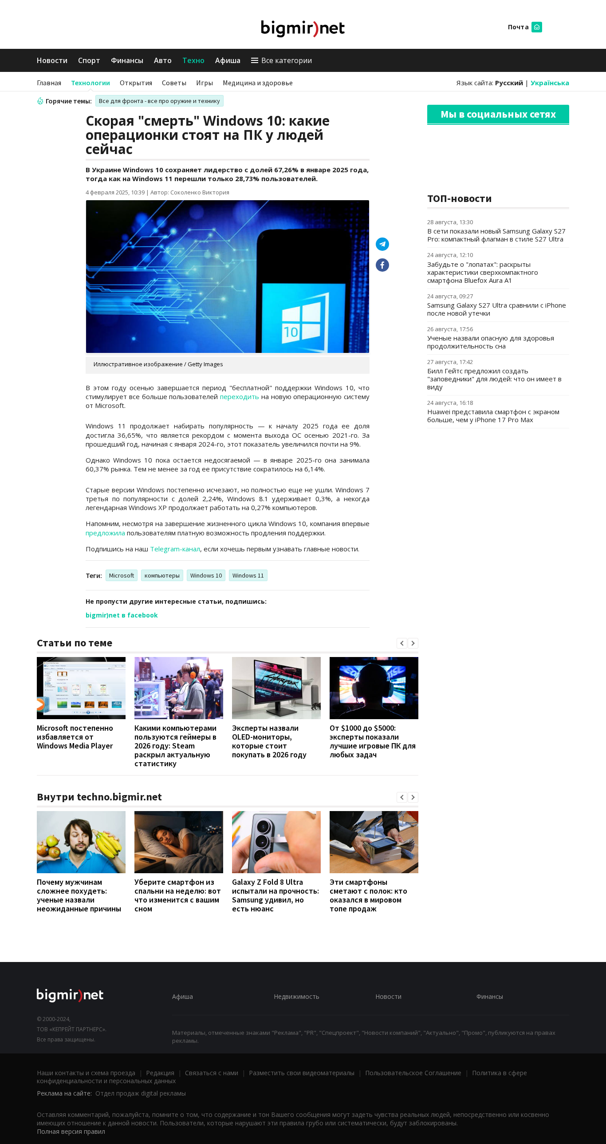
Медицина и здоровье (258, 82)
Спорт (89, 60)
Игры (204, 82)
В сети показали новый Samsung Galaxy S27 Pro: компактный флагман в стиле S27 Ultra (496, 234)
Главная (49, 82)
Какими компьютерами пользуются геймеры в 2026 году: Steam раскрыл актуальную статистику (175, 745)
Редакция (160, 1073)
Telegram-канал (175, 548)
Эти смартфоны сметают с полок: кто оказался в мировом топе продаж (368, 895)
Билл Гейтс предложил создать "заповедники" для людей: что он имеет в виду (494, 378)
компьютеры (162, 575)
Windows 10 (206, 575)
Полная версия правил (71, 1131)
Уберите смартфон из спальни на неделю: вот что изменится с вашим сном (177, 895)
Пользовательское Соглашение (413, 1073)
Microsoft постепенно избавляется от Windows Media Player (75, 737)
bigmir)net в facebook (122, 615)
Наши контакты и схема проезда (86, 1073)
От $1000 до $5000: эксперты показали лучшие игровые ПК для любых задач (373, 741)
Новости (52, 60)
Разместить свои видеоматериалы (301, 1073)
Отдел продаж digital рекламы (140, 1093)
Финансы (127, 60)
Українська (550, 82)
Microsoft (121, 575)
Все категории (286, 60)
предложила (105, 532)
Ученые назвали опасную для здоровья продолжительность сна (490, 341)
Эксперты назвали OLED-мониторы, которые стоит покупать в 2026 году (269, 741)
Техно (193, 60)
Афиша (227, 60)
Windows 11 (248, 575)
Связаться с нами (211, 1073)
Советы (174, 82)
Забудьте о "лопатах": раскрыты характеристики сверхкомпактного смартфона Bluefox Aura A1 (482, 272)
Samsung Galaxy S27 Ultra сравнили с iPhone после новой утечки (496, 309)
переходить (239, 396)
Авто (163, 60)
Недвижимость (296, 996)
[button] (402, 643)
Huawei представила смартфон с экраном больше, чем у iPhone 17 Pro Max (493, 415)
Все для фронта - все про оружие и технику (159, 101)
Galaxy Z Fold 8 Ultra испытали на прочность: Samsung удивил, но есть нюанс (275, 895)
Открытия (136, 82)
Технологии (90, 82)
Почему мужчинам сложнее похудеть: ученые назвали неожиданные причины (79, 895)
